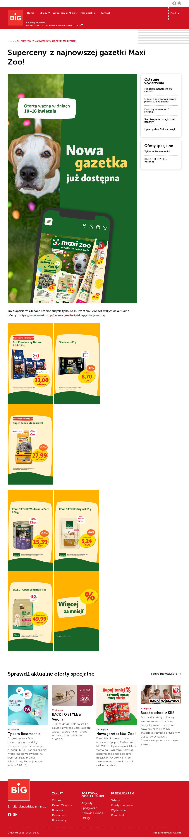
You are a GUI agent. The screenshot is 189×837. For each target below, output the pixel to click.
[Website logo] (15, 17)
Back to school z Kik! (157, 713)
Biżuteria (57, 810)
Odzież (56, 800)
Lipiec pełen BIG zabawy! (159, 129)
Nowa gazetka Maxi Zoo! (116, 734)
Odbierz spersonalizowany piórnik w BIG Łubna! (160, 100)
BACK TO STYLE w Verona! (155, 160)
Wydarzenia (118, 810)
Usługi (86, 818)
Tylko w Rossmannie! (157, 151)
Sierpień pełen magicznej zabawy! (159, 120)
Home (30, 13)
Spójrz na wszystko (164, 673)
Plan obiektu (87, 13)
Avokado (177, 832)
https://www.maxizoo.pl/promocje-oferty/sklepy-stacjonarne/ (62, 315)
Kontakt (105, 13)
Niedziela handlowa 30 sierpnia (158, 90)
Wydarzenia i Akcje (64, 13)
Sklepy (43, 13)
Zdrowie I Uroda (92, 813)
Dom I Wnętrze (62, 805)
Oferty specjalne (122, 805)
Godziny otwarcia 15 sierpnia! (156, 110)
